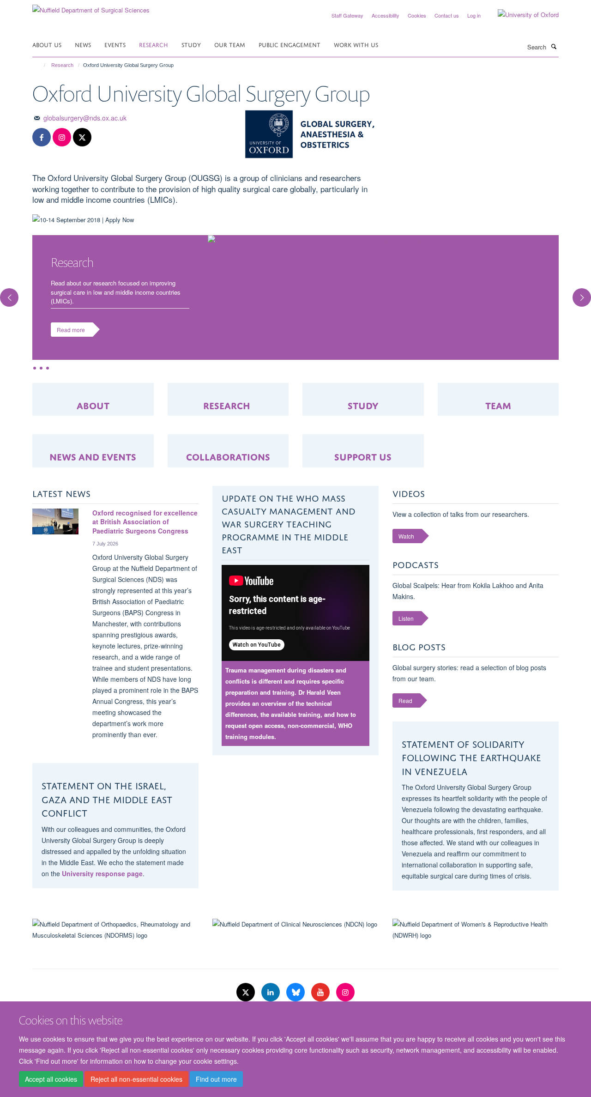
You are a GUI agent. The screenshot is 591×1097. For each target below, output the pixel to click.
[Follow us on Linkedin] (271, 992)
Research (153, 44)
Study (191, 44)
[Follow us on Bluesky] (296, 992)
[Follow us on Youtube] (321, 992)
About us (46, 44)
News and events (92, 455)
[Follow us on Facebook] (41, 137)
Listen (406, 618)
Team (498, 404)
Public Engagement (289, 44)
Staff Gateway (347, 15)
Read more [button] (71, 329)
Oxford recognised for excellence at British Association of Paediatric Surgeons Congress (145, 521)
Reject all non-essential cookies (136, 1079)
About (93, 404)
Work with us (356, 44)
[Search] (554, 46)
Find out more (216, 1079)
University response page (102, 873)
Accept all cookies (51, 1079)
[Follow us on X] (82, 137)
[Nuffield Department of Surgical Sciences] (91, 6)
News (83, 44)
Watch (406, 536)
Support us (363, 455)
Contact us (446, 15)
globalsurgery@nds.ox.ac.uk (85, 117)
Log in (474, 15)
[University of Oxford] (521, 14)
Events (115, 44)
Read (405, 700)
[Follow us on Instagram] (62, 137)
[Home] (40, 65)
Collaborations (228, 455)
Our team (229, 44)
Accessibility (385, 15)
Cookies (417, 15)
